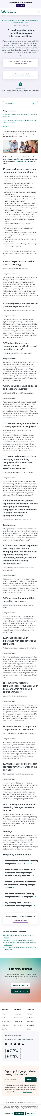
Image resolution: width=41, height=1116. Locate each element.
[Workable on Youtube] (15, 1044)
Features (4, 1018)
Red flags (6, 126)
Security (4, 1029)
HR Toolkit (5, 20)
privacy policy (27, 1092)
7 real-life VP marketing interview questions (18, 940)
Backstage (30, 1021)
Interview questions (24, 20)
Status (29, 1029)
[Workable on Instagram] (23, 1044)
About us (29, 1014)
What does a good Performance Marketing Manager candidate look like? (20, 121)
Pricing (4, 1014)
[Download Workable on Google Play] (12, 1056)
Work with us (31, 1018)
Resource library (19, 1018)
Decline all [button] (30, 1113)
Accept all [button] (19, 1113)
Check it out (20, 5)
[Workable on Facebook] (10, 1044)
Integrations (5, 1025)
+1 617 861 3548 (17, 1035)
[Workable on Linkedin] (6, 1044)
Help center (17, 1014)
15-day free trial (20, 161)
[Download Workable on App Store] (12, 1050)
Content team (20, 88)
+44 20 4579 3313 (27, 1039)
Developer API (18, 1021)
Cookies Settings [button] (9, 1113)
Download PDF (10, 104)
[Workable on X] (19, 1044)
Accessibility (30, 1025)
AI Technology (6, 1021)
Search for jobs (18, 1025)
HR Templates (13, 20)
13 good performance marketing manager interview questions (20, 115)
